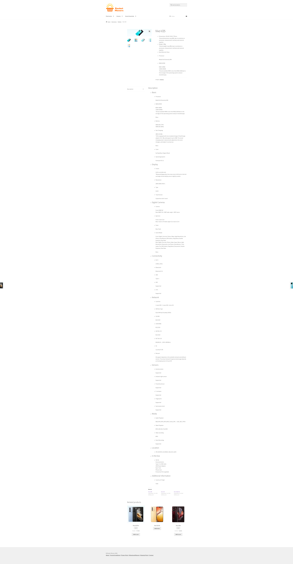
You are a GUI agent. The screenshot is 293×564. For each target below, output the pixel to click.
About (107, 555)
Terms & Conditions (115, 555)
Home (109, 22)
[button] (149, 31)
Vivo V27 (163, 491)
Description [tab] (130, 89)
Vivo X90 (150, 491)
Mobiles (119, 22)
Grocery (119, 16)
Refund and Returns (134, 555)
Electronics (109, 16)
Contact (151, 555)
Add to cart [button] (136, 534)
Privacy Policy (124, 555)
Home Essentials (129, 16)
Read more (157, 528)
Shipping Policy (144, 555)
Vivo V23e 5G (177, 491)
